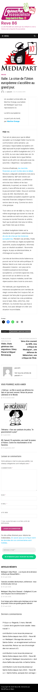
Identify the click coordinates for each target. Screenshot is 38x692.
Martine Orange (13, 121)
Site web (4, 512)
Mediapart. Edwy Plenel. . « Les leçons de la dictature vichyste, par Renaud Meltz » (19, 573)
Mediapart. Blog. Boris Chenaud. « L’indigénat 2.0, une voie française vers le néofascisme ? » (19, 593)
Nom (3, 495)
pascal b (9, 92)
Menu (6, 36)
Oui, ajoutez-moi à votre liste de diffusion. (15, 522)
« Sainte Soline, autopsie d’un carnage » (20, 673)
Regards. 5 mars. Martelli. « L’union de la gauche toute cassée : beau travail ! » (19, 626)
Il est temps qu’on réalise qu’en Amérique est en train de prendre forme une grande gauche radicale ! (19, 602)
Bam (12, 689)
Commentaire (7, 468)
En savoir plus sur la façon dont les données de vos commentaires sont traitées (18, 540)
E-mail (4, 504)
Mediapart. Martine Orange (20, 331)
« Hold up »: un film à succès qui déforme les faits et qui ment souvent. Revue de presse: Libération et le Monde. (17, 392)
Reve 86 (9, 23)
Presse (3, 74)
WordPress (5, 689)
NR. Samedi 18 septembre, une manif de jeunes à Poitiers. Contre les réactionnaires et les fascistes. (18, 442)
